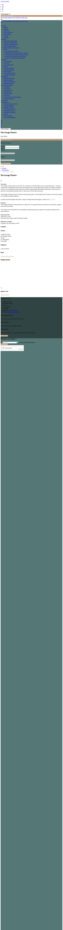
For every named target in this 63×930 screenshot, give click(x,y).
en (3, 6)
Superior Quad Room (10, 46)
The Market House (9, 110)
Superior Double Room (10, 42)
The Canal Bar (8, 61)
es (2, 8)
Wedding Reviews (9, 83)
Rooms (4, 39)
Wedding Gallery (8, 80)
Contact (6, 36)
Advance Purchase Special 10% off (15, 58)
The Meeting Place (9, 70)
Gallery (6, 27)
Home (4, 25)
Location (6, 37)
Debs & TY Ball (8, 93)
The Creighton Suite (9, 73)
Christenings (7, 92)
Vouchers (5, 100)
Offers (6, 49)
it (2, 11)
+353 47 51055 (5, 1)
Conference (7, 87)
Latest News (7, 34)
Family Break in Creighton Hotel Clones (16, 54)
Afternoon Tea (8, 90)
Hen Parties (7, 88)
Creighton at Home (9, 75)
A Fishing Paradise (9, 105)
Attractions (5, 102)
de (3, 4)
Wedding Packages (9, 78)
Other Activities (8, 116)
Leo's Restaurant (9, 65)
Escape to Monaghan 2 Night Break (15, 56)
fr (2, 9)
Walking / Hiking (8, 107)
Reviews (6, 29)
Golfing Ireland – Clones (10, 104)
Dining (4, 59)
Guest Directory (8, 32)
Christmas (7, 95)
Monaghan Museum (9, 112)
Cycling (6, 114)
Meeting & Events (7, 85)
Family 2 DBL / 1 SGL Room (11, 48)
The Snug (6, 63)
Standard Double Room (10, 41)
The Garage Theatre (10, 109)
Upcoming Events (9, 99)
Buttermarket (8, 71)
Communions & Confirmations (12, 97)
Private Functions (9, 68)
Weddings (5, 76)
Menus (6, 66)
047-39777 (52, 199)
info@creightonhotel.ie (7, 256)
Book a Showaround (9, 82)
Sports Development (10, 117)
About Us (6, 31)
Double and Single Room (11, 44)
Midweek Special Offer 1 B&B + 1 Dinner (16, 53)
